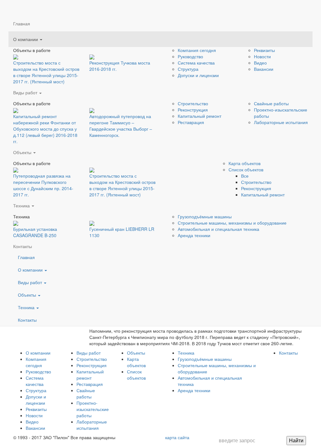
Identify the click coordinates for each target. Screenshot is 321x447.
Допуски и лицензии (198, 75)
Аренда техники (194, 390)
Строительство (193, 103)
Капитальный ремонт (90, 374)
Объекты (27, 295)
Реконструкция (91, 365)
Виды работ (26, 92)
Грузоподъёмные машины (205, 359)
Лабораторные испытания (91, 424)
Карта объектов (136, 362)
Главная (21, 23)
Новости (262, 56)
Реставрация (89, 384)
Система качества (196, 63)
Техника (27, 307)
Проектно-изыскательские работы (92, 409)
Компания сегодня (197, 50)
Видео (260, 63)
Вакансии (263, 69)
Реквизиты (264, 50)
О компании (26, 39)
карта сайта (177, 437)
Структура (188, 69)
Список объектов (136, 374)
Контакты (27, 320)
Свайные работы (271, 103)
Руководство (190, 56)
